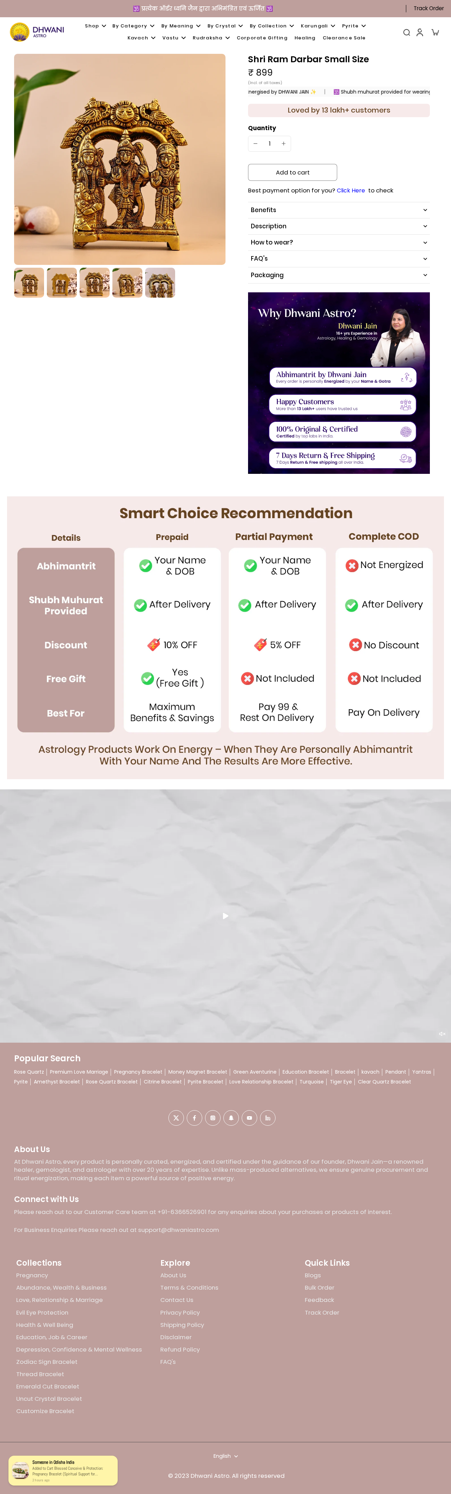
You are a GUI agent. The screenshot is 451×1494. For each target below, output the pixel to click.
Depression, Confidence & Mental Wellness (79, 1350)
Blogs (313, 1275)
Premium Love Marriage (79, 1072)
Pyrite (21, 1082)
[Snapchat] (231, 1118)
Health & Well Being (44, 1325)
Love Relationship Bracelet (261, 1082)
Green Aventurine (255, 1072)
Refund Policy (180, 1350)
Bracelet (345, 1072)
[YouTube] (249, 1118)
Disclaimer (176, 1337)
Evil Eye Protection (42, 1313)
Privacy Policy (180, 1313)
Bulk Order (319, 1288)
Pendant (395, 1072)
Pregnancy (32, 1275)
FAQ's (168, 1362)
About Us (173, 1275)
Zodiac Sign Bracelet (47, 1362)
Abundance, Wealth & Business (61, 1288)
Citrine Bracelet (163, 1082)
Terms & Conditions (189, 1288)
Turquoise (311, 1082)
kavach (370, 1072)
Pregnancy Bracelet (138, 1072)
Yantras (421, 1072)
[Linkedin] (268, 1118)
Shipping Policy (182, 1325)
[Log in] (419, 32)
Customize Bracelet (45, 1411)
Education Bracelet (306, 1072)
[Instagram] (213, 1118)
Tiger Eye (341, 1082)
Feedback (319, 1300)
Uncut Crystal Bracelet (49, 1399)
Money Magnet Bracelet (197, 1072)
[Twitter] (176, 1118)
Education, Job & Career (51, 1337)
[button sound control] (442, 1034)
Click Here (351, 191)
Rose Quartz (29, 1072)
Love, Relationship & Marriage (59, 1300)
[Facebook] (194, 1118)
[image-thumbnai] (29, 283)
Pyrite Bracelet (205, 1082)
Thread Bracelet (40, 1374)
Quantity (262, 128)
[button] (292, 172)
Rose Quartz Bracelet (112, 1082)
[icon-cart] (435, 32)
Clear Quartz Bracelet (384, 1082)
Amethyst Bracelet (57, 1082)
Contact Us (176, 1300)
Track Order (429, 8)
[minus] (255, 143)
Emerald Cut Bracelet (47, 1386)
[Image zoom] (120, 159)
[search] (406, 32)
